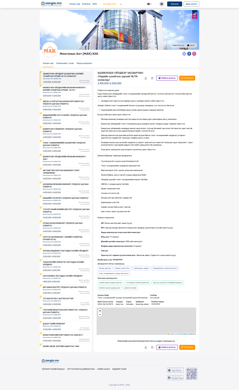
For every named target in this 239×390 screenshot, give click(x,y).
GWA (94, 4)
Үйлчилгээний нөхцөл (53, 369)
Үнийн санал (103, 369)
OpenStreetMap (182, 334)
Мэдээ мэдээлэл (84, 63)
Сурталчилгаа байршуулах (81, 369)
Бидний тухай (119, 369)
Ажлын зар (74, 4)
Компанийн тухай (65, 63)
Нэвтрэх (175, 4)
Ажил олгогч (191, 4)
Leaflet (171, 334)
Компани (86, 4)
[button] (146, 318)
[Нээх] (121, 4)
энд (155, 341)
